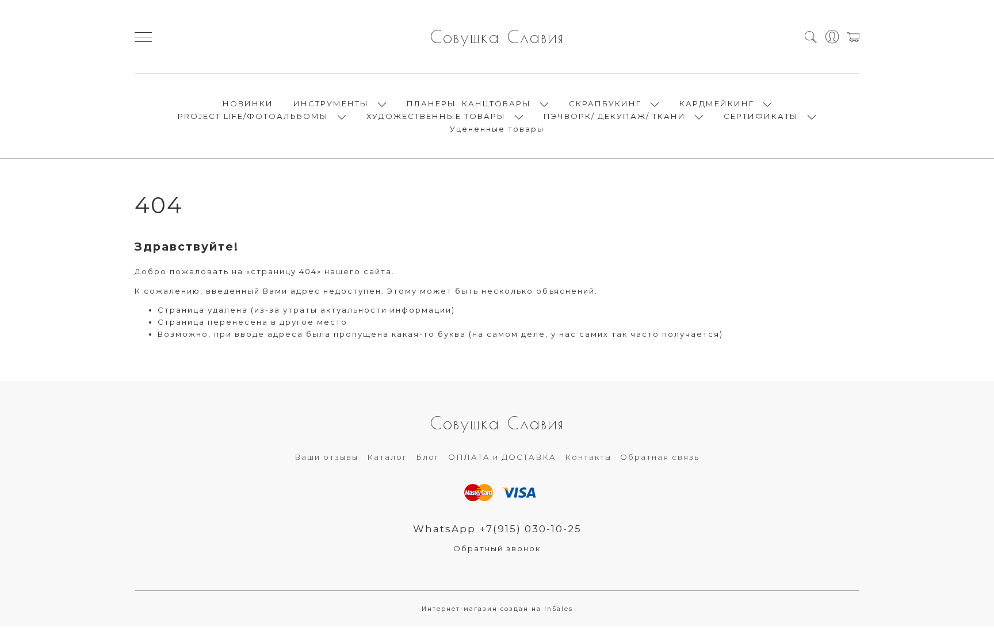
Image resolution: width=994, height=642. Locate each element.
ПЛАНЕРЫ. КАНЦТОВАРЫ (469, 103)
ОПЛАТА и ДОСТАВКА (502, 457)
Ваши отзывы (326, 457)
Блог (427, 457)
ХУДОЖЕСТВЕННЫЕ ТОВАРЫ (436, 116)
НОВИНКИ (248, 103)
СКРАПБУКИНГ (605, 103)
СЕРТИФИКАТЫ (761, 116)
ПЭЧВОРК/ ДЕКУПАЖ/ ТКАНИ (615, 116)
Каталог (387, 457)
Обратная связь (659, 457)
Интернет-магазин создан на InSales (497, 609)
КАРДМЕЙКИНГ (716, 103)
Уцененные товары (497, 128)
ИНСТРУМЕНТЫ (331, 103)
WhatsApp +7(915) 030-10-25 (497, 529)
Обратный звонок (497, 548)
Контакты (588, 457)
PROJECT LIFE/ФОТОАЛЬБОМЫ (253, 116)
